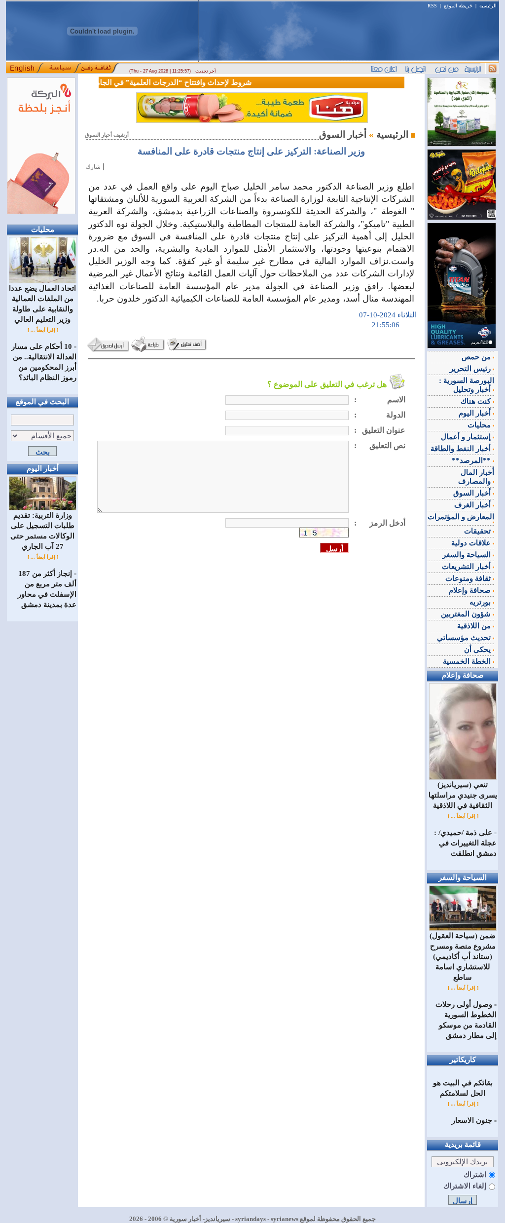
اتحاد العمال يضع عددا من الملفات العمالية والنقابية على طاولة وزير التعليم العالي (42, 303)
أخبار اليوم (476, 413)
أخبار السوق (473, 493)
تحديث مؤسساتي (465, 638)
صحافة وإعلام (471, 590)
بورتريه (481, 602)
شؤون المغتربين (467, 614)
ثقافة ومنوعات (469, 578)
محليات (480, 425)
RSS (432, 5)
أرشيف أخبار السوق (107, 135)
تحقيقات (478, 531)
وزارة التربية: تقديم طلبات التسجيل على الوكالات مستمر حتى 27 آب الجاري (42, 530)
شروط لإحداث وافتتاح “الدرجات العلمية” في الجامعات (176, 82)
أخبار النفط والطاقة (462, 449)
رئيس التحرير (471, 369)
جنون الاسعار (472, 1120)
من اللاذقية (475, 626)
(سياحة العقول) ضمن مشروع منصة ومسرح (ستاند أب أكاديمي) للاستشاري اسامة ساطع (463, 956)
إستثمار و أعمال (467, 437)
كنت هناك (477, 401)
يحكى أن (478, 649)
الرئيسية (488, 5)
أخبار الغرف (473, 505)
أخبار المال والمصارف (476, 476)
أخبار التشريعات (467, 567)
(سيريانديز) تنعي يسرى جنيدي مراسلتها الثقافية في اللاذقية (463, 795)
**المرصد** (472, 460)
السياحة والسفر (467, 555)
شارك (93, 166)
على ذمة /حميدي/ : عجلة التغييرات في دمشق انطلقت (465, 843)
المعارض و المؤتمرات (461, 517)
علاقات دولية (472, 543)
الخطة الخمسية (468, 661)
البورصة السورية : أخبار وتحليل (466, 385)
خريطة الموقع (458, 5)
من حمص (477, 357)
